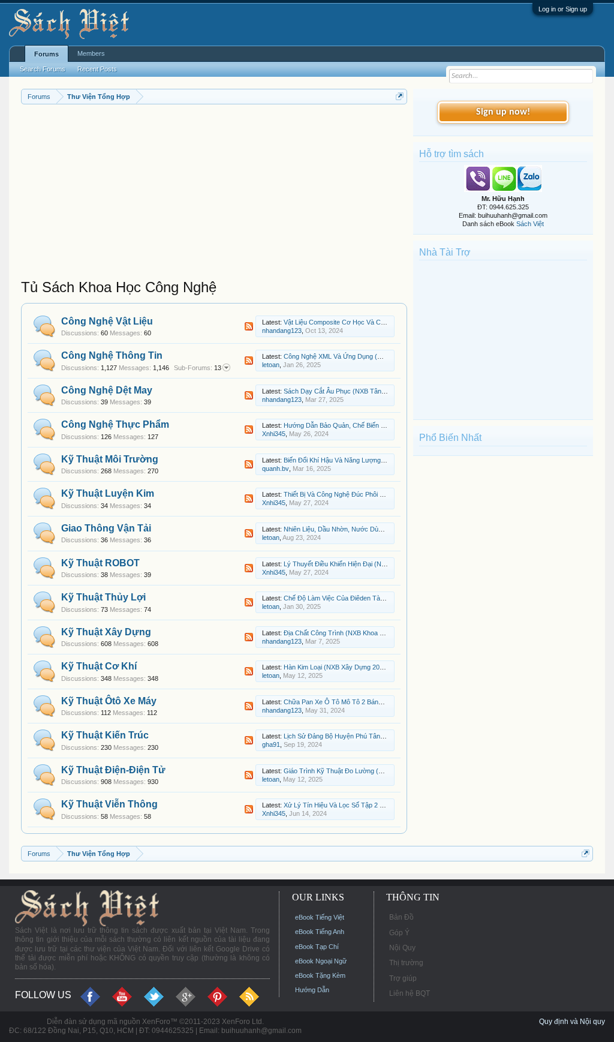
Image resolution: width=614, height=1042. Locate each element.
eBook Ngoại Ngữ (321, 961)
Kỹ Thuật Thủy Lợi (103, 597)
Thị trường (406, 963)
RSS (249, 326)
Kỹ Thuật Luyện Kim (107, 493)
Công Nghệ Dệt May (106, 390)
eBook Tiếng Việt (319, 917)
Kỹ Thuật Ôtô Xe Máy (108, 701)
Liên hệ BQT (409, 993)
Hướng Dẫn (312, 989)
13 (197, 367)
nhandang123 (282, 330)
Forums (46, 54)
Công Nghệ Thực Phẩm (115, 424)
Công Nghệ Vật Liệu (107, 321)
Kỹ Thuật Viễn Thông (109, 804)
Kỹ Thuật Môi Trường (109, 459)
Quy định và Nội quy (572, 1021)
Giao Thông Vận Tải (106, 528)
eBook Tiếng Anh (319, 931)
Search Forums (42, 69)
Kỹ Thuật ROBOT (100, 563)
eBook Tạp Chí (317, 946)
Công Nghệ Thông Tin (111, 355)
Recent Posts (97, 69)
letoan (270, 364)
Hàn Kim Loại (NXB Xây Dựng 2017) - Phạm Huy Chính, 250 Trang (381, 667)
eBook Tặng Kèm (320, 975)
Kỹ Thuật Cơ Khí (99, 666)
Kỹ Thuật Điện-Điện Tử (113, 770)
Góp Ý (399, 933)
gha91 (271, 744)
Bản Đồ (401, 917)
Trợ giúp (403, 978)
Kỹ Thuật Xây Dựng (106, 632)
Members (91, 53)
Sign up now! (503, 112)
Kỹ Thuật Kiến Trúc (105, 735)
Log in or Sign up (562, 9)
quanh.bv (275, 468)
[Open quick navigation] (400, 96)
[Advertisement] (214, 194)
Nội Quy (402, 948)
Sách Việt (530, 223)
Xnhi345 (273, 433)
